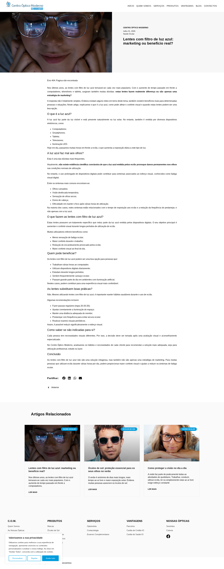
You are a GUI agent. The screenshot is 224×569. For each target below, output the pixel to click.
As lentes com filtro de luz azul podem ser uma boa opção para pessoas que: (82, 259)
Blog (199, 6)
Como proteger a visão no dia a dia (167, 468)
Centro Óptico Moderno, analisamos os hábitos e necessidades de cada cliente (88, 345)
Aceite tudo (50, 558)
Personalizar (17, 558)
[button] (63, 378)
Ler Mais (33, 492)
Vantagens (187, 6)
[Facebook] (168, 536)
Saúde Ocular (128, 34)
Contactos (210, 6)
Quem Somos (143, 6)
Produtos (173, 6)
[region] (33, 549)
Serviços (158, 6)
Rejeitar (34, 558)
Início (131, 6)
